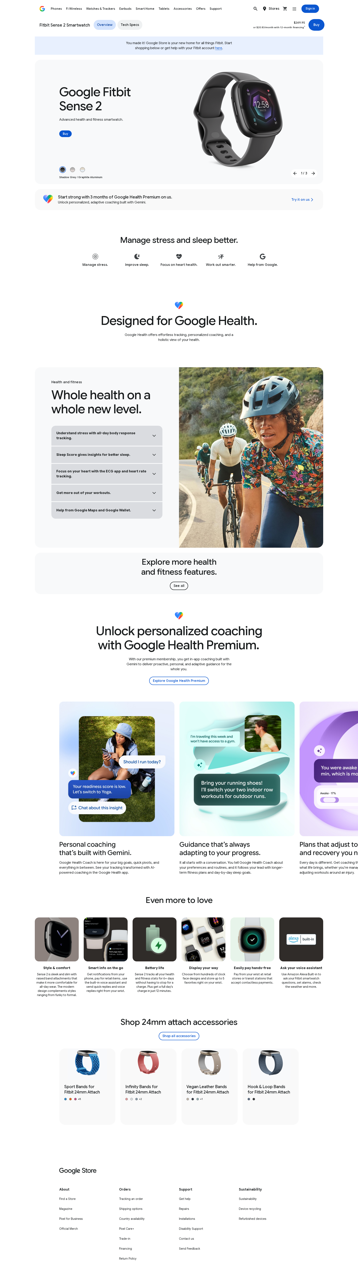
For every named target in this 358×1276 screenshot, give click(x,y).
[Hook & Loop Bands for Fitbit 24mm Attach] (271, 1087)
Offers (201, 9)
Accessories (183, 9)
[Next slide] (313, 173)
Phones (56, 9)
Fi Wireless (74, 9)
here (218, 48)
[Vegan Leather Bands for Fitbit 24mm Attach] (209, 1087)
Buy (316, 25)
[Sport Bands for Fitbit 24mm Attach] (87, 1087)
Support (216, 9)
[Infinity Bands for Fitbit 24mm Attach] (148, 1087)
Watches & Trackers (100, 9)
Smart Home (145, 9)
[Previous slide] (295, 173)
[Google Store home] (42, 8)
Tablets (163, 9)
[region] (179, 788)
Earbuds (125, 9)
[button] (255, 8)
